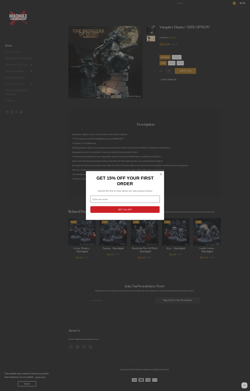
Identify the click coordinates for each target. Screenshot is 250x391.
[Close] (161, 174)
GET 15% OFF (125, 209)
